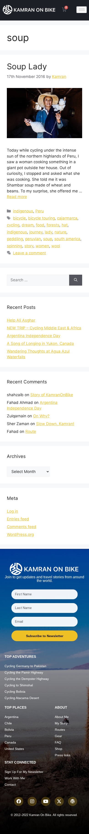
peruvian (33, 239)
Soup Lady (27, 66)
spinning (14, 246)
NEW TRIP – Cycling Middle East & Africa (44, 328)
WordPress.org (20, 534)
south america (67, 239)
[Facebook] (18, 801)
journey (35, 232)
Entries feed (18, 519)
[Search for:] (38, 280)
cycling (13, 225)
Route (30, 431)
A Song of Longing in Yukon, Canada (40, 343)
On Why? (41, 416)
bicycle (19, 218)
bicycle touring (41, 218)
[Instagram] (32, 801)
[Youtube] (45, 801)
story (28, 246)
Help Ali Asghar (21, 320)
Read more (17, 196)
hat (65, 225)
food (40, 225)
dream (28, 225)
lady (48, 232)
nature (60, 232)
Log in (12, 511)
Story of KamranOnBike (51, 394)
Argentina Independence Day (33, 335)
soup (47, 239)
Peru (39, 211)
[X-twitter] (59, 801)
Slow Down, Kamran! (55, 423)
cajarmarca (67, 218)
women (42, 246)
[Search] (75, 280)
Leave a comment (29, 253)
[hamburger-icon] (81, 9)
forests (53, 225)
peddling (15, 239)
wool (55, 246)
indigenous (23, 211)
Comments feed (21, 526)
